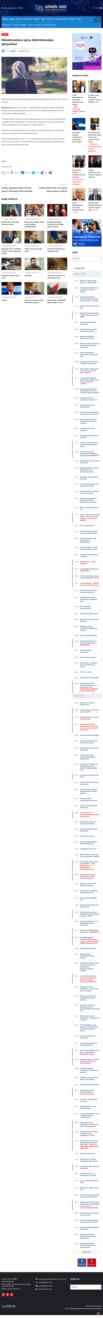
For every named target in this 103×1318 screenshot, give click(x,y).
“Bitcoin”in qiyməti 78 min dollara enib (88, 806)
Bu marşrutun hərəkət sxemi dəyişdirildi (89, 749)
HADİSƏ (30, 25)
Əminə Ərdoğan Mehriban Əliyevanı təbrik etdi (88, 843)
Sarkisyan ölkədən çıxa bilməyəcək (88, 1037)
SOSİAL (79, 19)
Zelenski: (28, 276)
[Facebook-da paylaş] (14, 172)
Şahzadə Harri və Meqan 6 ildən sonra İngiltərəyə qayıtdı (11, 251)
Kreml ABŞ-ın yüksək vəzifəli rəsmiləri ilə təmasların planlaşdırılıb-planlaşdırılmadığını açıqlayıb (89, 967)
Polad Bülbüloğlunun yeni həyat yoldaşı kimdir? (78, 207)
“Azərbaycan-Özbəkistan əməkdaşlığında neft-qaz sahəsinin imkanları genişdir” (89, 391)
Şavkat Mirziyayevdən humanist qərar (87, 406)
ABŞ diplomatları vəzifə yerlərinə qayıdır (88, 1107)
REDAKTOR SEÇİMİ (61, 19)
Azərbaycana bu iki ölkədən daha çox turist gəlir (89, 492)
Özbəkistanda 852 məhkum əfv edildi (89, 436)
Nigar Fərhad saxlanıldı (88, 657)
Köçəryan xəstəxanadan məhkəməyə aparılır (88, 884)
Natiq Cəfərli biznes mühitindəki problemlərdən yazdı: (89, 1124)
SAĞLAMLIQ (38, 25)
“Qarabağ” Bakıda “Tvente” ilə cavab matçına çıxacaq (89, 548)
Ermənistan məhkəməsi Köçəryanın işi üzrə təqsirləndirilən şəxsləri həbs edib (90, 1008)
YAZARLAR (15, 25)
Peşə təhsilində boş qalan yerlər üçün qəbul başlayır (89, 532)
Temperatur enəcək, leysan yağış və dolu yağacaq (89, 1078)
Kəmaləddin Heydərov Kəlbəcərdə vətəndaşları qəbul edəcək (88, 1236)
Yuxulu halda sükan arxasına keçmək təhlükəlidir (89, 577)
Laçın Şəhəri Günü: (89, 1167)
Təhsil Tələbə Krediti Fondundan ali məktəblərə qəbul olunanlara (89, 453)
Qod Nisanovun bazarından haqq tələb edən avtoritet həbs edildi (94, 142)
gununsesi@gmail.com (45, 1286)
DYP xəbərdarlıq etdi (87, 525)
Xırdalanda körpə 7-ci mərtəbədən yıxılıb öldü (88, 1174)
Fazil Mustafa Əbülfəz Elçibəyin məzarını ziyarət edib (94, 206)
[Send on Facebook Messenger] (26, 172)
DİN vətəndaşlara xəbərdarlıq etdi (86, 607)
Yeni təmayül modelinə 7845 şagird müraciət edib (89, 485)
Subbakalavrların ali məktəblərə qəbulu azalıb (88, 399)
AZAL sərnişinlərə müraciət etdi (89, 508)
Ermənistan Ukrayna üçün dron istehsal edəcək (88, 330)
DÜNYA (43, 19)
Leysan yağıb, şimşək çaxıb (89, 570)
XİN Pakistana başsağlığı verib (88, 899)
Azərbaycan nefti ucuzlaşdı (89, 613)
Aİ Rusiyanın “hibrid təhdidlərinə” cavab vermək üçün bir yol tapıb (89, 989)
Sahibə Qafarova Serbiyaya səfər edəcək (89, 783)
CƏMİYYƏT (36, 19)
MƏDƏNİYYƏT (6, 25)
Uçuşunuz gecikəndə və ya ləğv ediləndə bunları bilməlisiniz (89, 923)
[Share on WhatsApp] (5, 172)
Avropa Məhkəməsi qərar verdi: (88, 979)
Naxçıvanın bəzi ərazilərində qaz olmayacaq (89, 1214)
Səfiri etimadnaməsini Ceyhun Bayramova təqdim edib (89, 354)
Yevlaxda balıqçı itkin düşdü (89, 735)
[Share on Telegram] (44, 172)
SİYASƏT (19, 19)
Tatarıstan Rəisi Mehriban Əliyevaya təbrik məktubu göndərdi (88, 791)
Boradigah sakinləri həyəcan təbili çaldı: (89, 1061)
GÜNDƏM (12, 19)
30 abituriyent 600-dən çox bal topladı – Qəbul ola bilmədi (89, 289)
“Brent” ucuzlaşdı (86, 672)
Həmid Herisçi (88, 562)
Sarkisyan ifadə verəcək (88, 948)
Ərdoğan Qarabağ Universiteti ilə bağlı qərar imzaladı (55, 224)
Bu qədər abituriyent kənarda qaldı (89, 307)
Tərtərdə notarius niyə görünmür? (87, 429)
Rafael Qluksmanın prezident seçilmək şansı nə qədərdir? (89, 315)
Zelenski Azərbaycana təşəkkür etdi (87, 703)
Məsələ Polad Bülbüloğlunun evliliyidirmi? (89, 1228)
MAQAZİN (46, 25)
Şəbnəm (13, 51)
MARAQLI (53, 25)
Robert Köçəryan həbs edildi (89, 677)
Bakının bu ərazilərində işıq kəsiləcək (89, 620)
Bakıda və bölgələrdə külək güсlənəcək (89, 931)
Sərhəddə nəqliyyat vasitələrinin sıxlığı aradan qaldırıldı (89, 1070)
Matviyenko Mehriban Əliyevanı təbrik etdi (87, 337)
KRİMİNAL (23, 25)
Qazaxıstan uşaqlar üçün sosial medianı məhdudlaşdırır (34, 224)
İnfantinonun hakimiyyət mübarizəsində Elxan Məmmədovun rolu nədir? (88, 500)
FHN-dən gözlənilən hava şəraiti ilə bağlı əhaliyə (88, 643)
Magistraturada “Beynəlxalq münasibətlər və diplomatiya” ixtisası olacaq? (90, 1205)
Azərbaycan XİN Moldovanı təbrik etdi (89, 555)
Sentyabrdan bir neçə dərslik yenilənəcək (89, 461)
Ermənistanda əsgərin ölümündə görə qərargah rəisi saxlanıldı (90, 1018)
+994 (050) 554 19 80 (45, 1282)
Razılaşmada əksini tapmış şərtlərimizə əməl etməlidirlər (89, 1133)
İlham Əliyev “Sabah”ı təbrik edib (89, 1188)
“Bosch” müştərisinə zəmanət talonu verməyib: (90, 517)
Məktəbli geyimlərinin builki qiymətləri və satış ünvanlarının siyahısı (89, 470)
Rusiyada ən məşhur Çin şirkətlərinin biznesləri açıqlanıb (88, 998)
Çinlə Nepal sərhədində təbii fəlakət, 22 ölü (89, 906)
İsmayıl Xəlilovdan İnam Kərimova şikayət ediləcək (94, 173)
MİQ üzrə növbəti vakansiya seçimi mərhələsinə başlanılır (90, 855)
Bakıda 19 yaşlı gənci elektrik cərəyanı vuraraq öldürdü (90, 1196)
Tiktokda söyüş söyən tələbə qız (89, 711)
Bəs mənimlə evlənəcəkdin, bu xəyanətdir (89, 865)
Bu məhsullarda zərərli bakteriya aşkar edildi (88, 876)
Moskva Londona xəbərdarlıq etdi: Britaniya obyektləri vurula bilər (89, 345)
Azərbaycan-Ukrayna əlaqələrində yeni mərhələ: (78, 177)
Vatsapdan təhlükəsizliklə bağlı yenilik (88, 830)
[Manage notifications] (98, 1313)
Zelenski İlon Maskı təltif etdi (89, 1084)
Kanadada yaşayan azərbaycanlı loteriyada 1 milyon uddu (77, 137)
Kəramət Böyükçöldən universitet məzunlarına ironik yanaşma (88, 1245)
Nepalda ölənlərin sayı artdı (89, 718)
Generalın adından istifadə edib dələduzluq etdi (89, 742)
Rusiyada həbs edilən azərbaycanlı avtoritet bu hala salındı (89, 687)
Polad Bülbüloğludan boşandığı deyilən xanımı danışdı (78, 104)
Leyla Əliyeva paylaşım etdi (89, 776)
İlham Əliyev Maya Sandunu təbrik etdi (89, 478)
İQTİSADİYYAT (27, 19)
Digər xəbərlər (87, 1252)
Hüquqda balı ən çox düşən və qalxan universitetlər (89, 362)
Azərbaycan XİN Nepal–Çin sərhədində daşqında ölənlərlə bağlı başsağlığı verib (89, 767)
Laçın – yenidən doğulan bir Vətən (89, 1181)
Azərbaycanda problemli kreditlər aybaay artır (88, 591)
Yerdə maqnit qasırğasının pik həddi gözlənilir (89, 1044)
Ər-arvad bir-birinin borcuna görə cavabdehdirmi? (89, 1052)
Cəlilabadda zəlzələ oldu (88, 849)
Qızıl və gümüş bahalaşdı (88, 635)
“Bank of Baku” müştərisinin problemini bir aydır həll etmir (89, 370)
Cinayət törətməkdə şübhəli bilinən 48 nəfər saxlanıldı (89, 1221)
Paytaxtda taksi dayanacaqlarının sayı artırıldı (87, 956)
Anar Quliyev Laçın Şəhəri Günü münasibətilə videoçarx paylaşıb (89, 914)
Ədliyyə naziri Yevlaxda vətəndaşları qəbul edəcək (89, 1160)
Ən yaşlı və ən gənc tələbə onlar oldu (88, 1100)
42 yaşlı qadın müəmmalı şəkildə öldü (88, 323)
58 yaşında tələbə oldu (87, 1153)
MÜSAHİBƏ (71, 19)
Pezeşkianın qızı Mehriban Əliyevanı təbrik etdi (89, 891)
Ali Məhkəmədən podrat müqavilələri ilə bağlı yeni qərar (88, 599)
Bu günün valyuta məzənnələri (85, 651)
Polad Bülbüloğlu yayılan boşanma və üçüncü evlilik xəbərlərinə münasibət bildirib (88, 1028)
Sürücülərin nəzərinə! (87, 836)
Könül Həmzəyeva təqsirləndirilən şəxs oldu (88, 799)
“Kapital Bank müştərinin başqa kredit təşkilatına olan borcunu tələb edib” (89, 380)
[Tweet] (35, 172)
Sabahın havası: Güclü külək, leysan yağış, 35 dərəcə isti (89, 413)
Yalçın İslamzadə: (90, 584)
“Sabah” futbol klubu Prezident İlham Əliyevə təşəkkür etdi (88, 757)
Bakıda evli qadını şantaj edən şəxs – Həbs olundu (88, 281)
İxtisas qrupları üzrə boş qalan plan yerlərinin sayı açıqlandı (88, 421)
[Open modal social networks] (50, 172)
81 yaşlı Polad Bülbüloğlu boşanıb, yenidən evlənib (94, 98)
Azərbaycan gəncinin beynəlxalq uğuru (87, 1092)
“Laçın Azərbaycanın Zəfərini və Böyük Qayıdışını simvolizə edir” (89, 1115)
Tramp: (4, 300)
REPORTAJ (50, 19)
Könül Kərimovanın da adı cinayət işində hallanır (88, 823)
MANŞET (5, 19)
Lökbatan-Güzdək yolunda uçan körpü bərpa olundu (89, 444)
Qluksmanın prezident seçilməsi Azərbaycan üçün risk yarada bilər (89, 299)
